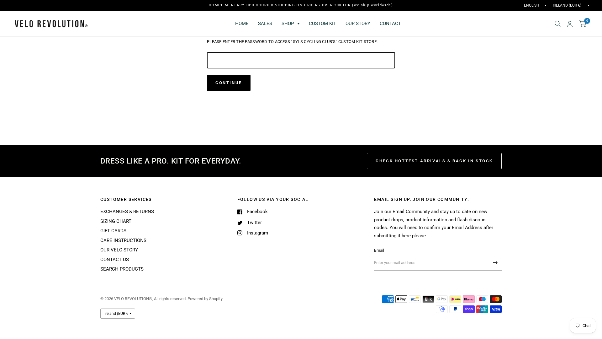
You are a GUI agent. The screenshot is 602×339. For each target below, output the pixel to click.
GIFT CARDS (113, 231)
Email (379, 250)
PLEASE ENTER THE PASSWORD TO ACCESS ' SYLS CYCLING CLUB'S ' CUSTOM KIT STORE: (292, 41)
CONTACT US (114, 259)
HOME (242, 23)
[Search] (558, 23)
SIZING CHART (115, 221)
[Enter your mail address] (495, 263)
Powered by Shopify (205, 298)
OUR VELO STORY (119, 250)
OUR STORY (358, 23)
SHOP (288, 23)
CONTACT (390, 23)
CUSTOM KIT (322, 23)
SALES (265, 23)
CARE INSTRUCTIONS (123, 240)
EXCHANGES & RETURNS (127, 211)
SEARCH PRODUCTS (122, 269)
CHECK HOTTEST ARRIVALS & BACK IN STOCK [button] (434, 161)
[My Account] (570, 23)
